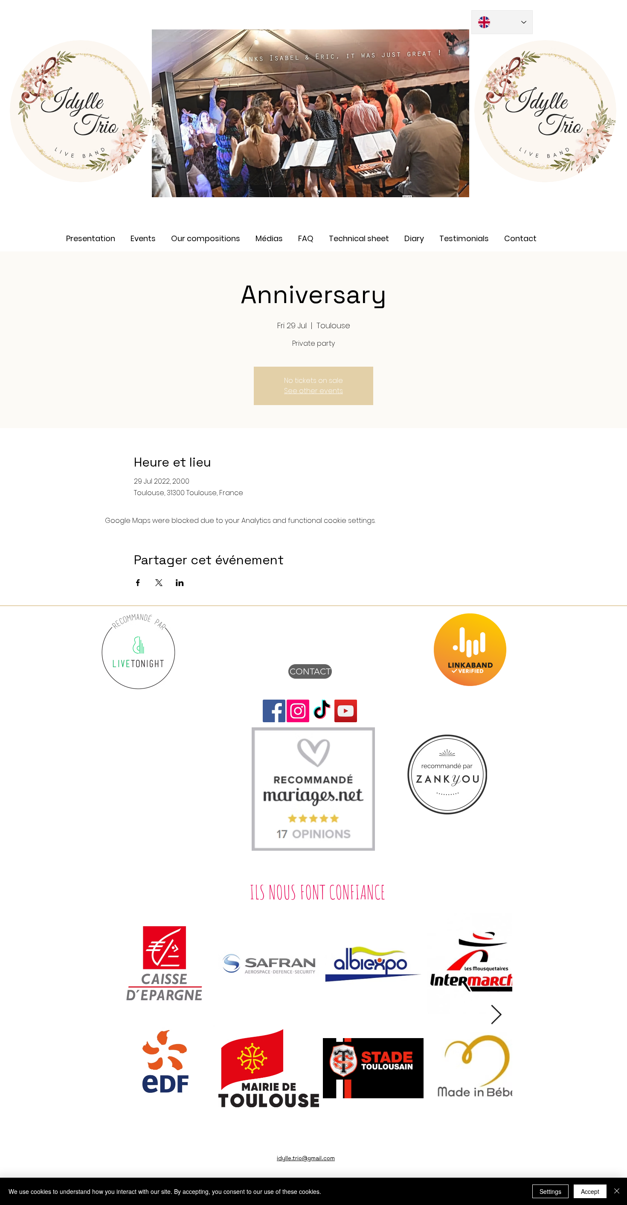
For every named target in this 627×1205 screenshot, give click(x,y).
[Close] (617, 1191)
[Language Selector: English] (502, 22)
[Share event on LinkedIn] (180, 582)
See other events (313, 391)
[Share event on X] (159, 582)
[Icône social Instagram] (298, 711)
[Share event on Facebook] (138, 582)
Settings (550, 1191)
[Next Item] (496, 1015)
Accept (590, 1191)
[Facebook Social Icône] (274, 711)
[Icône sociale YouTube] (345, 711)
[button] (269, 234)
